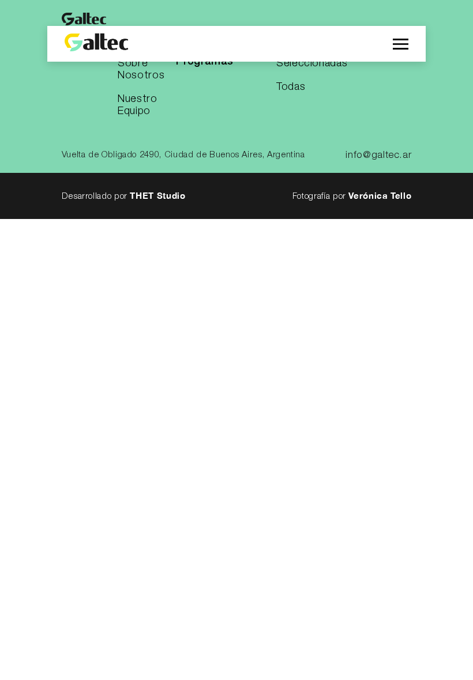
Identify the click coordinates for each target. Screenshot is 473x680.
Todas (290, 87)
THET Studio (157, 195)
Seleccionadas (311, 63)
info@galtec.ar (378, 155)
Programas (205, 61)
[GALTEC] (96, 43)
